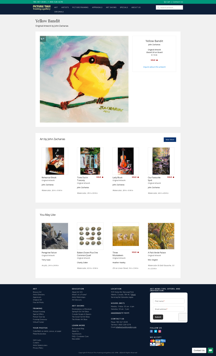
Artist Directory (39, 295)
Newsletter (76, 339)
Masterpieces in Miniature (82, 309)
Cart (168, 2)
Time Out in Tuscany (82, 179)
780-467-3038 (39, 2)
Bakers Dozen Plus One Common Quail (87, 254)
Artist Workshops (78, 297)
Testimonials (77, 334)
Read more (55, 170)
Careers (36, 343)
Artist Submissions (40, 345)
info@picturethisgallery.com (126, 327)
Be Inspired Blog (78, 329)
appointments (116, 313)
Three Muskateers (117, 254)
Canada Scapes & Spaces (81, 314)
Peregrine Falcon (49, 252)
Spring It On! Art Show (80, 312)
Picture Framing (39, 312)
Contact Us (178, 2)
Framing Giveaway (40, 319)
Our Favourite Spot (154, 179)
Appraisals (37, 297)
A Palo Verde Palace (157, 252)
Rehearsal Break (49, 177)
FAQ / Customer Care (80, 336)
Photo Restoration (39, 334)
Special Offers (38, 314)
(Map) (133, 295)
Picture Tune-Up (39, 317)
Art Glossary (77, 300)
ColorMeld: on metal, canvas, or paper (47, 331)
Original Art (37, 300)
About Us (75, 331)
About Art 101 (77, 292)
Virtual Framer (38, 322)
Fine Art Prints (38, 302)
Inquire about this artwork (154, 67)
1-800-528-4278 (55, 2)
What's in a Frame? (79, 295)
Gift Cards (37, 340)
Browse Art (37, 292)
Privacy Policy (38, 348)
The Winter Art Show (80, 319)
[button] (43, 39)
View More (170, 139)
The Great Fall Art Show (81, 317)
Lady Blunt (117, 177)
